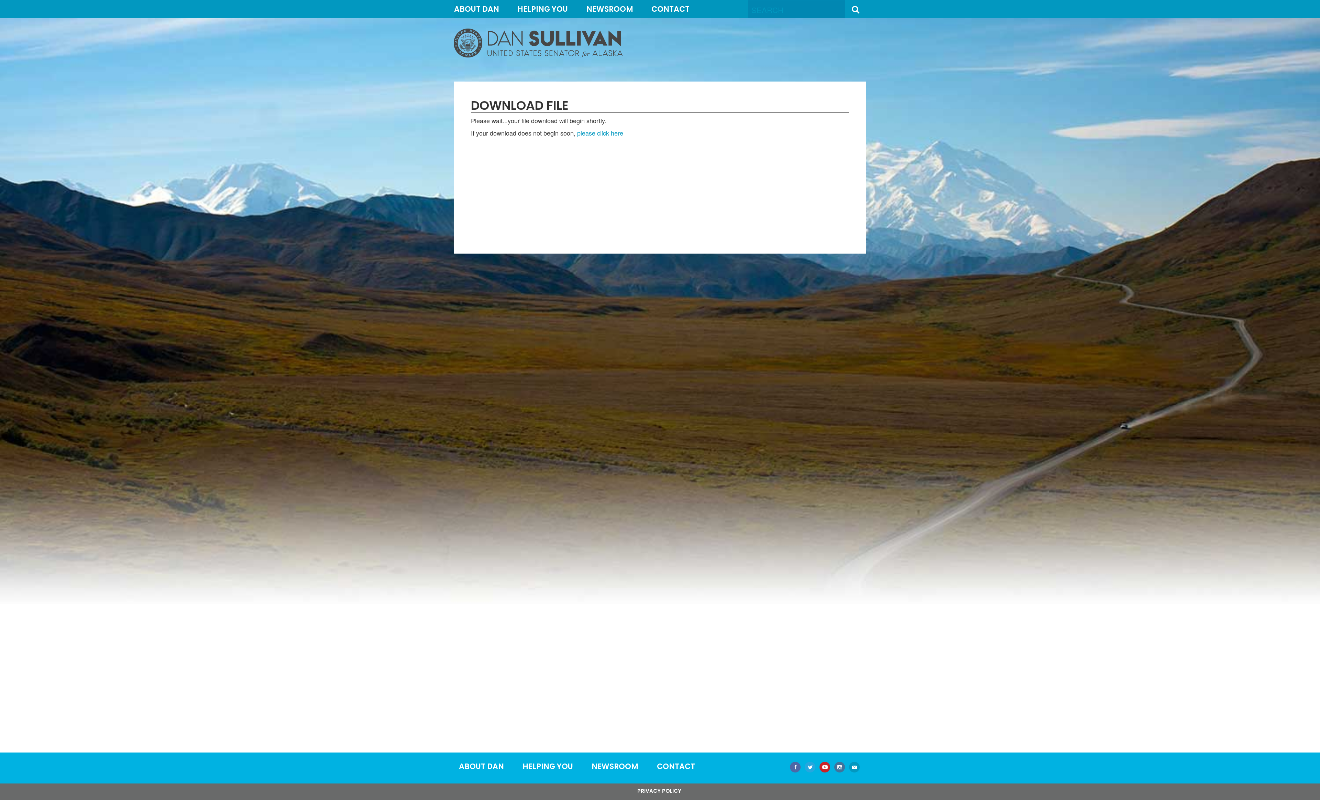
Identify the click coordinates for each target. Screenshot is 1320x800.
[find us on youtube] (825, 768)
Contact (670, 9)
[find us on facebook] (795, 768)
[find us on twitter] (810, 768)
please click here (600, 132)
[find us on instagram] (840, 768)
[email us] (854, 768)
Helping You (542, 9)
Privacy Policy (659, 790)
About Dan (476, 9)
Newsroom (609, 9)
